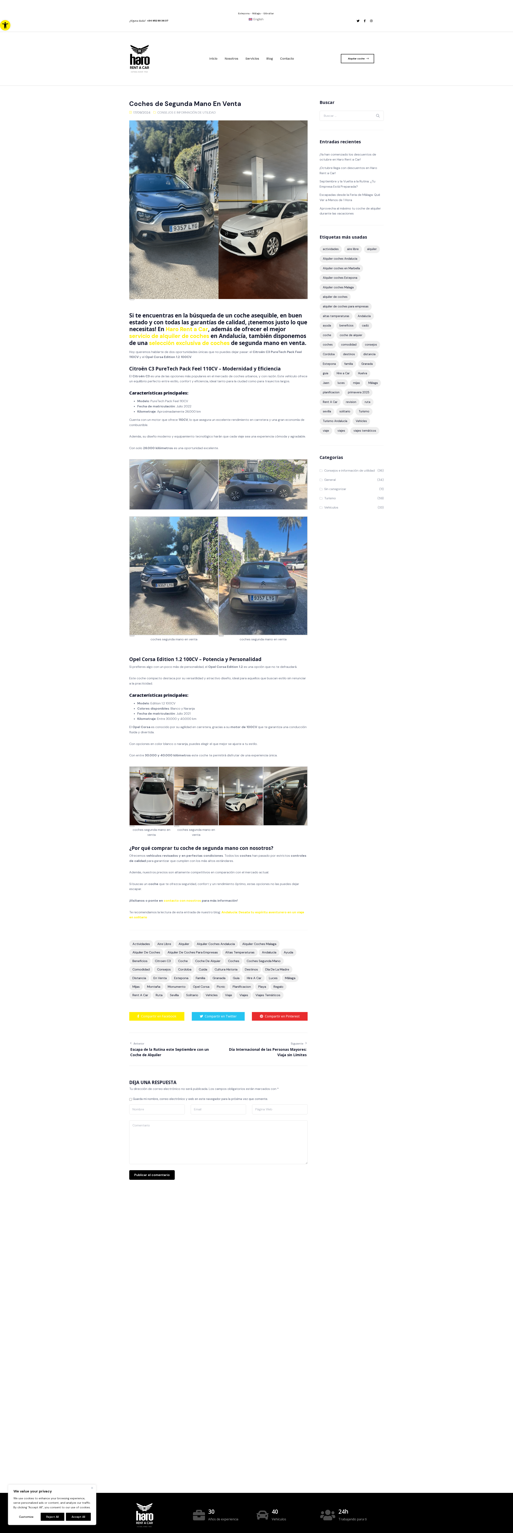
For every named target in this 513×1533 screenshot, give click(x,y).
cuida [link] (203, 969)
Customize (26, 1517)
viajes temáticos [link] (267, 995)
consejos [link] (164, 969)
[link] (5, 25)
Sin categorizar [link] (335, 489)
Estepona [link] (181, 978)
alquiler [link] (184, 944)
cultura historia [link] (226, 969)
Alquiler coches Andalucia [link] (216, 944)
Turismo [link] (364, 411)
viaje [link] (228, 995)
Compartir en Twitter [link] (221, 1016)
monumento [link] (177, 987)
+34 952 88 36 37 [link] (157, 20)
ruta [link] (159, 995)
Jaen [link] (326, 383)
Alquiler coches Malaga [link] (259, 944)
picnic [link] (221, 987)
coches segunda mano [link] (264, 961)
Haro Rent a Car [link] (187, 329)
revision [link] (351, 402)
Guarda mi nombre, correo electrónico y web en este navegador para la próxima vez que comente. (200, 1099)
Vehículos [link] (331, 507)
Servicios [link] (252, 58)
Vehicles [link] (212, 995)
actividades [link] (141, 944)
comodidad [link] (141, 969)
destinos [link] (251, 969)
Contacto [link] (287, 58)
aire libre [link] (164, 944)
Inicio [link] (213, 58)
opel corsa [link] (201, 987)
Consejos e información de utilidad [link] (186, 112)
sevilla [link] (174, 995)
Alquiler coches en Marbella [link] (341, 268)
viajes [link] (243, 995)
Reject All (52, 1517)
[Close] (92, 1488)
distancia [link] (139, 978)
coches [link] (233, 961)
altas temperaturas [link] (239, 952)
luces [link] (273, 978)
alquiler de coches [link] (146, 952)
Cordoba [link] (184, 969)
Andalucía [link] (269, 952)
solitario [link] (192, 995)
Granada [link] (219, 978)
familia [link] (200, 978)
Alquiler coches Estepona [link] (340, 278)
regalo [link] (278, 987)
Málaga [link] (290, 978)
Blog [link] (269, 58)
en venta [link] (160, 978)
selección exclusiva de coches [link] (189, 343)
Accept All (78, 1517)
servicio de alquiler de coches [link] (169, 336)
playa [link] (262, 987)
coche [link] (183, 961)
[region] (52, 1505)
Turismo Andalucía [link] (335, 421)
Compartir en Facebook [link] (158, 1016)
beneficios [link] (139, 961)
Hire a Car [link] (254, 978)
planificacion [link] (242, 987)
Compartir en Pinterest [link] (282, 1016)
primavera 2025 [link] (358, 392)
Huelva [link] (362, 373)
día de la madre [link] (277, 969)
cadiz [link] (365, 325)
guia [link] (236, 978)
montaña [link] (153, 987)
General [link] (330, 480)
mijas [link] (136, 987)
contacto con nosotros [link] (182, 900)
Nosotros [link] (231, 58)
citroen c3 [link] (163, 961)
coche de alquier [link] (208, 961)
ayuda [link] (288, 952)
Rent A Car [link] (140, 995)
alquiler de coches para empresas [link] (193, 952)
